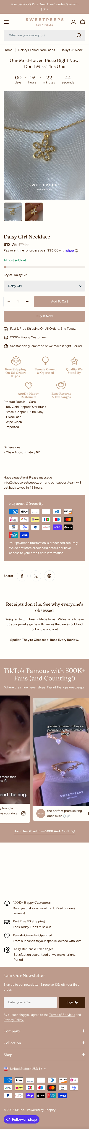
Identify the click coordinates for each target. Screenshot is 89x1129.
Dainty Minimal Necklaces (36, 50)
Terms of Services (62, 1015)
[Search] (79, 35)
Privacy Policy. (14, 1020)
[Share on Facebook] (22, 575)
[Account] (73, 22)
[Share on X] (35, 575)
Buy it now (45, 316)
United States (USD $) (26, 1069)
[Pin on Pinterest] (49, 575)
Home (8, 50)
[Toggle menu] (6, 22)
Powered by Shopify (41, 1110)
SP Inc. (20, 1110)
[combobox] (44, 35)
